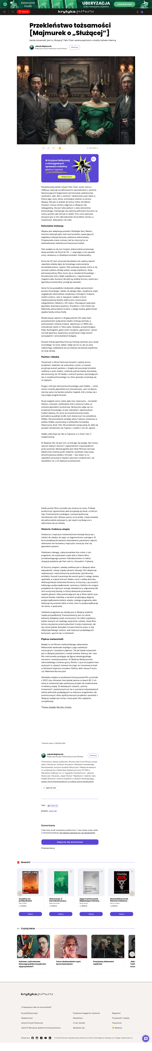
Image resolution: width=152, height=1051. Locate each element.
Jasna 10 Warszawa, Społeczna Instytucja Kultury (41, 1028)
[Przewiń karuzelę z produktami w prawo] (132, 893)
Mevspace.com (110, 1038)
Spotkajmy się (78, 1028)
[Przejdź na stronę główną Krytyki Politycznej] (37, 994)
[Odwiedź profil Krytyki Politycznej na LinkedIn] (50, 1038)
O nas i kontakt (79, 1023)
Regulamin (116, 1013)
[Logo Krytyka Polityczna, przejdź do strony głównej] (76, 11)
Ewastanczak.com (127, 1038)
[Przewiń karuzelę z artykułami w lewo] (20, 954)
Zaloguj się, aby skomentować (70, 842)
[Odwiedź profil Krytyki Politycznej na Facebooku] (32, 1038)
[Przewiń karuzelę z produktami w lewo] (20, 893)
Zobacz (30, 914)
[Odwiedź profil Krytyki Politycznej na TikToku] (41, 1038)
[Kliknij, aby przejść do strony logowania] (137, 11)
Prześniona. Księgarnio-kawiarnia (86, 1013)
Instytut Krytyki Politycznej (32, 1023)
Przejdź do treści (11, 3)
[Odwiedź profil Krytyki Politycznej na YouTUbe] (45, 1038)
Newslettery (78, 1018)
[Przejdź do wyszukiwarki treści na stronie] (13, 11)
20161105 (53, 811)
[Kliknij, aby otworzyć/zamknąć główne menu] (4, 12)
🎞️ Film (51, 806)
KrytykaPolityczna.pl (29, 1013)
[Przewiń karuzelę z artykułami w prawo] (132, 954)
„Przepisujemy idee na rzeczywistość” (36, 1007)
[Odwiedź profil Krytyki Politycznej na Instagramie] (37, 1038)
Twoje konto (117, 1023)
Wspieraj (25, 12)
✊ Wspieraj (117, 1028)
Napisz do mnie (51, 788)
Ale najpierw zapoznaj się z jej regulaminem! (77, 833)
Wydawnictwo (27, 1018)
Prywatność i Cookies (120, 1018)
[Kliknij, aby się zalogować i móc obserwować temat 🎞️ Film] (56, 806)
